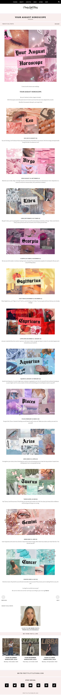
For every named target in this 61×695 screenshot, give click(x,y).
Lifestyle (28, 2)
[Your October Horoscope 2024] (49, 647)
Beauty (22, 2)
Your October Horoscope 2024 (50, 658)
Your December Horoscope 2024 (11, 658)
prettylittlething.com (33, 673)
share (58, 23)
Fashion (15, 2)
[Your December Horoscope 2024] (11, 647)
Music (35, 2)
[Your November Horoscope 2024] (30, 647)
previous (3, 600)
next (58, 600)
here (47, 590)
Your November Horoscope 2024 (30, 658)
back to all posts (8, 23)
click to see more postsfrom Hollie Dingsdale (30, 629)
